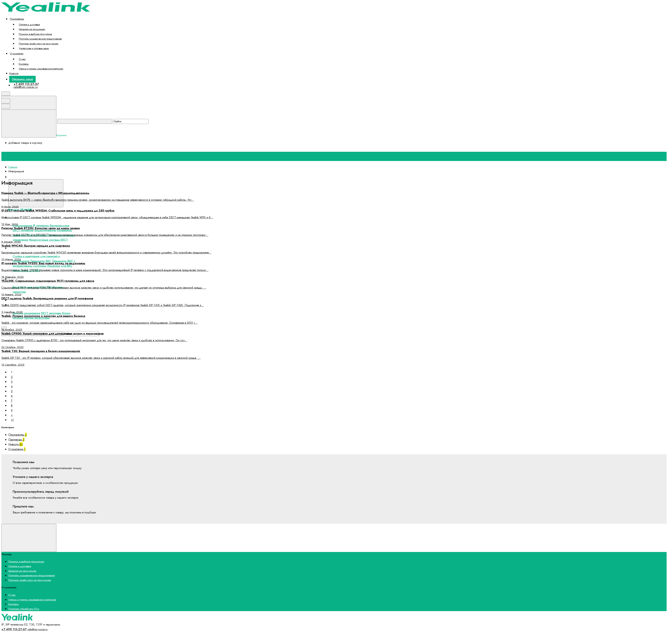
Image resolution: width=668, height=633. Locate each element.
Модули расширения (26, 313)
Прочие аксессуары (37, 318)
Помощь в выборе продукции (35, 34)
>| (12, 420)
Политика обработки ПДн (23, 609)
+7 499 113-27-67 (26, 84)
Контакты (24, 64)
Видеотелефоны (45, 230)
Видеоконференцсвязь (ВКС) (31, 248)
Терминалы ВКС (40, 261)
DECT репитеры (51, 313)
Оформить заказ (22, 79)
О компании (16, 53)
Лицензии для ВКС (59, 266)
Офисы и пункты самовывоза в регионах (41, 68)
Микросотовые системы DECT (48, 240)
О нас (22, 59)
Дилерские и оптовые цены (34, 48)
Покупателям (17, 19)
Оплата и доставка (29, 24)
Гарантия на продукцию (32, 29)
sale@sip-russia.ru (26, 87)
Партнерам (16, 440)
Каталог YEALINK (75, 177)
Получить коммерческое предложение (40, 39)
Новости (13, 73)
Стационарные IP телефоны (31, 226)
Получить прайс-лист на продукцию (38, 43)
